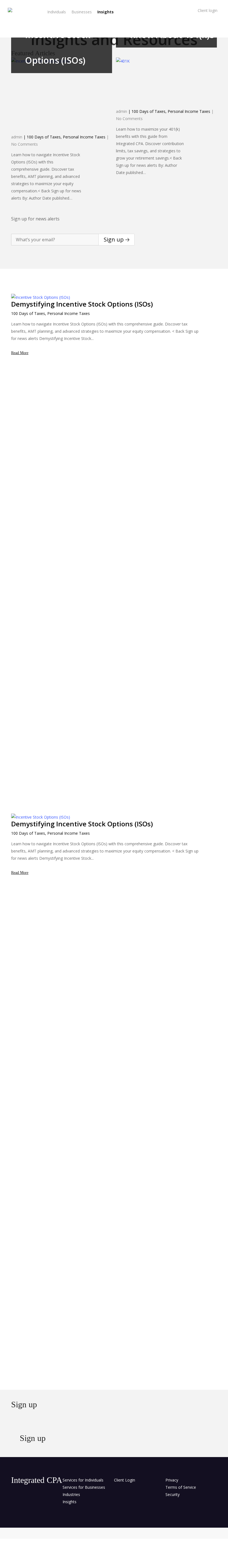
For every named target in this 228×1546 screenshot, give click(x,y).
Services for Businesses (84, 1487)
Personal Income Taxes (84, 137)
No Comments (24, 144)
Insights (69, 1501)
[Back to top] (114, 1542)
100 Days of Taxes (44, 137)
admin (16, 137)
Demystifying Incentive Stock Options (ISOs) (82, 304)
